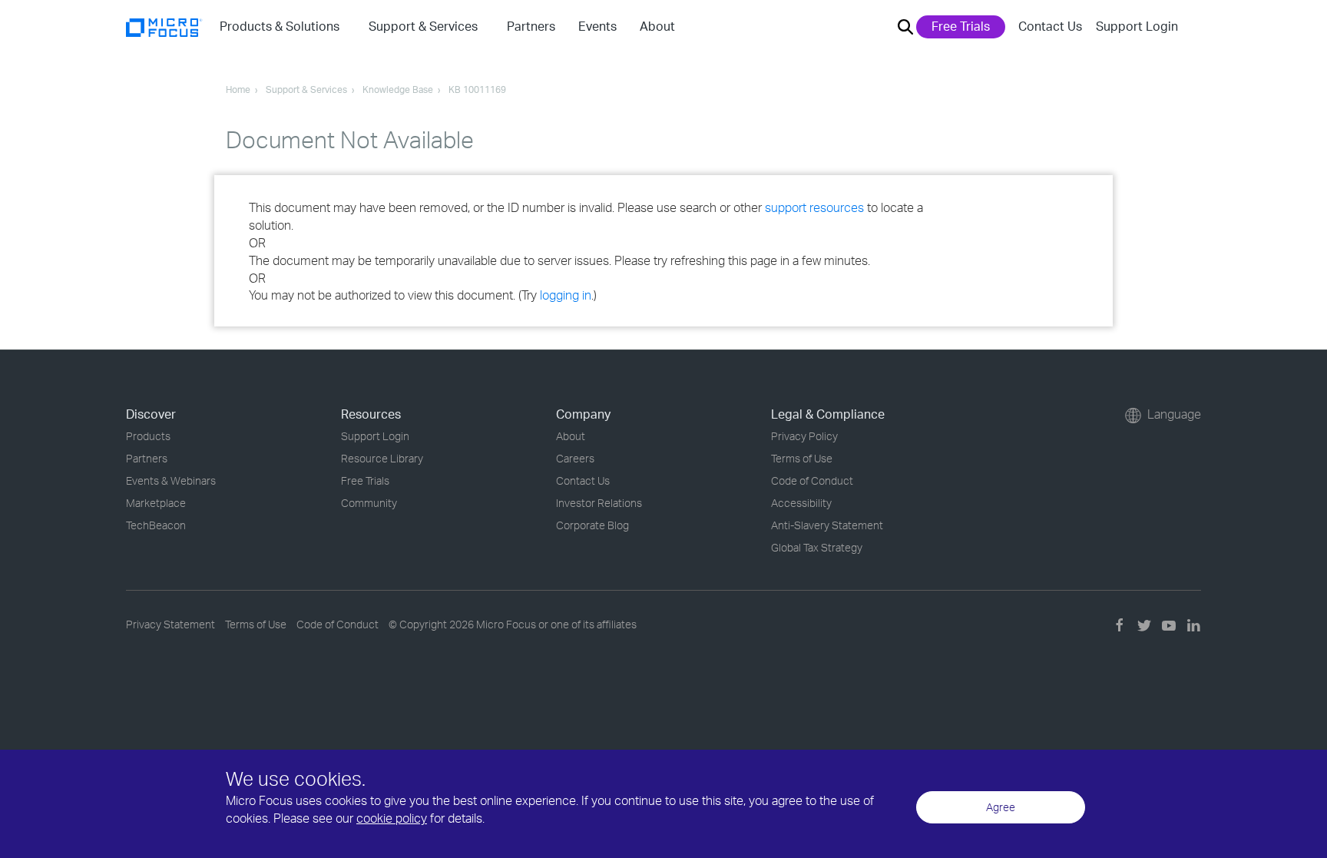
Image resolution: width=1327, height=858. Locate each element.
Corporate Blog (592, 525)
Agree (1000, 806)
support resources (814, 207)
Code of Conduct (812, 480)
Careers (575, 458)
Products (148, 435)
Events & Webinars (171, 480)
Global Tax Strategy (816, 547)
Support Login (1137, 26)
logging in (565, 295)
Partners (146, 458)
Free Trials (961, 26)
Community (369, 502)
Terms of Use (801, 458)
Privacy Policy (804, 435)
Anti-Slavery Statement (827, 525)
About (570, 435)
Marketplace (156, 502)
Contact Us (1050, 26)
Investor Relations (599, 502)
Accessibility (801, 502)
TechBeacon (156, 525)
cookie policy (391, 818)
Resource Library (382, 458)
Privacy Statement (170, 624)
